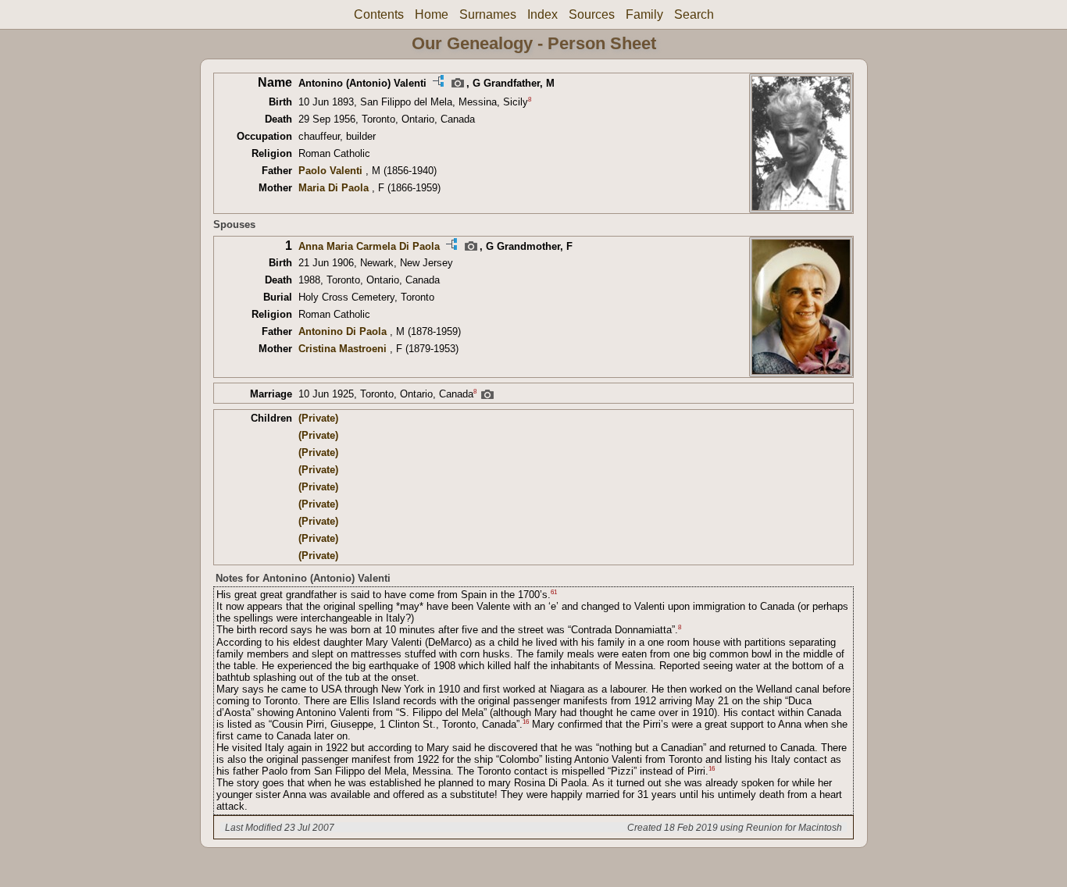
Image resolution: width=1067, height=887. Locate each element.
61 (554, 592)
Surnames (487, 14)
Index (542, 14)
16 (526, 721)
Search (694, 14)
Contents (379, 14)
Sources (592, 14)
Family (644, 14)
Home (431, 14)
